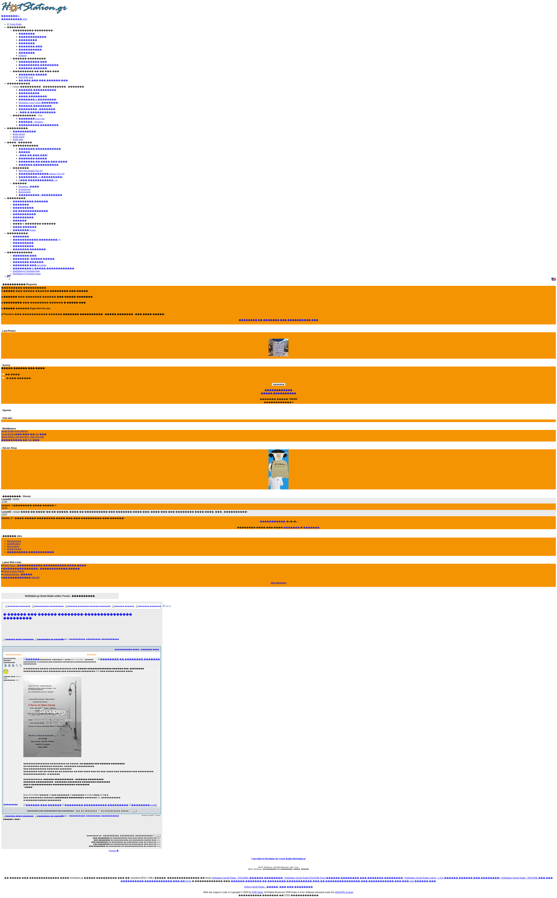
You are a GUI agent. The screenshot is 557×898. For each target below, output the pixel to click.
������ (129, 606)
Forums (64, 639)
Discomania (13, 546)
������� (291, 527)
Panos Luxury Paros (13, 571)
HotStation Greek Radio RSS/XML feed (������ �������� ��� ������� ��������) (343, 878)
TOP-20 (168, 606)
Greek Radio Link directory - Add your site (22, 437)
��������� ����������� (30, 552)
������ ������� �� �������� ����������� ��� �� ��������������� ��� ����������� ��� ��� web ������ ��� (333, 881)
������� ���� (150, 649)
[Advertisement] (82, 630)
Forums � (114, 850)
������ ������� (100, 606)
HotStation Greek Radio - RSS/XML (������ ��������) (247, 878)
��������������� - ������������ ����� (41, 568)
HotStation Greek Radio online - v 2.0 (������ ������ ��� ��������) (452, 878)
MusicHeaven (14, 541)
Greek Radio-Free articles (14, 431)
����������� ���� (127, 649)
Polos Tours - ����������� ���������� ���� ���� (44, 565)
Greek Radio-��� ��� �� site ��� (23, 434)
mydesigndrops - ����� (17, 574)
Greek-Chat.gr (14, 549)
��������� (56, 606)
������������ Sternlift (21, 577)
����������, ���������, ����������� (94, 639)
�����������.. (273, 521)
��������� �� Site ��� (20, 440)
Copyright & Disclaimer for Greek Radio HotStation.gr (278, 858)
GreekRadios (14, 544)
